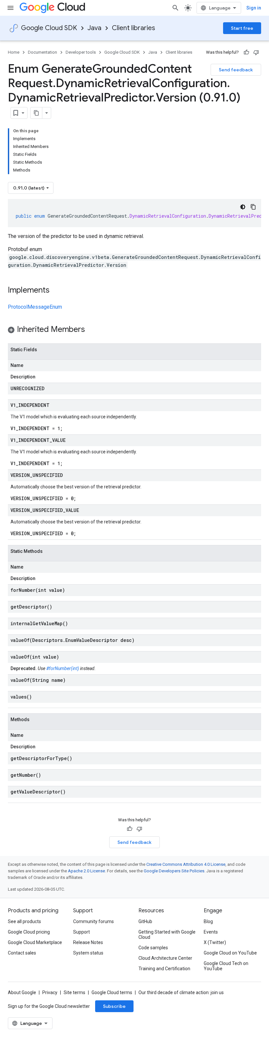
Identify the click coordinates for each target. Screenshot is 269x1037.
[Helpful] (246, 52)
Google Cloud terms (112, 992)
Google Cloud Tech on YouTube (226, 966)
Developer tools (81, 52)
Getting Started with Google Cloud (167, 934)
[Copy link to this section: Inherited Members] (91, 330)
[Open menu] (10, 8)
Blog (208, 921)
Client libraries (133, 28)
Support (81, 932)
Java (94, 28)
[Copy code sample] (253, 207)
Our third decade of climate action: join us (181, 992)
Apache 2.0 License (86, 870)
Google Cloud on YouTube (230, 952)
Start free (242, 28)
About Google (22, 992)
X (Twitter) (215, 942)
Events (211, 932)
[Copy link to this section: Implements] (56, 291)
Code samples (153, 947)
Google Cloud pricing (29, 932)
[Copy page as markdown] (36, 112)
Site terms (74, 992)
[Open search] (175, 8)
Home (13, 52)
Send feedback (236, 70)
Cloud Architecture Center (165, 958)
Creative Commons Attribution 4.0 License (185, 864)
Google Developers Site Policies (174, 870)
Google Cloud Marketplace (35, 942)
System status (88, 952)
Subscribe (114, 1006)
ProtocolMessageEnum (35, 307)
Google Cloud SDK (49, 28)
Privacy (49, 992)
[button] (134, 330)
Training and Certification (164, 968)
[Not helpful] (256, 52)
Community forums (93, 921)
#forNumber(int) (62, 668)
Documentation (42, 52)
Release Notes (88, 942)
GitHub (145, 921)
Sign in (253, 7)
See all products (24, 921)
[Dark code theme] (243, 207)
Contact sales (22, 952)
